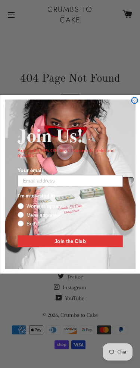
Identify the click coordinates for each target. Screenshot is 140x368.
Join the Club (69, 240)
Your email (30, 169)
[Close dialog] (134, 100)
